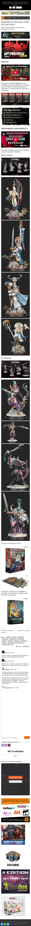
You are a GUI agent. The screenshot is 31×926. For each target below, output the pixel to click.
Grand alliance (13, 639)
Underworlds (23, 640)
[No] (29, 5)
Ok (10, 7)
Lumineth (21, 639)
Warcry (4, 642)
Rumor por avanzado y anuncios (7, 631)
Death (14, 637)
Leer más (19, 7)
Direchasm (5, 639)
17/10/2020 (9, 17)
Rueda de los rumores (24, 630)
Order (4, 640)
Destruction (20, 637)
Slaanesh (10, 640)
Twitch (16, 640)
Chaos (8, 637)
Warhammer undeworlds (8, 644)
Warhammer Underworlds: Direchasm (16, 642)
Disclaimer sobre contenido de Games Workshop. (17, 923)
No (14, 7)
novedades (10, 29)
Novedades (26, 646)
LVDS (14, 17)
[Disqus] (15, 670)
